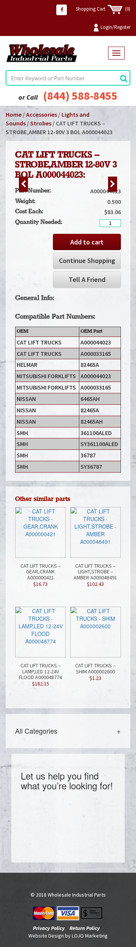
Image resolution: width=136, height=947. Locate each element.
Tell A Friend (87, 279)
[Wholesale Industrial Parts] (57, 53)
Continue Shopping (87, 260)
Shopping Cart (103, 9)
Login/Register (115, 27)
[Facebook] (61, 10)
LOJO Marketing (90, 935)
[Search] (124, 78)
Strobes (40, 123)
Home (14, 114)
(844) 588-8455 (80, 95)
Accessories (41, 114)
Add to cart (87, 242)
